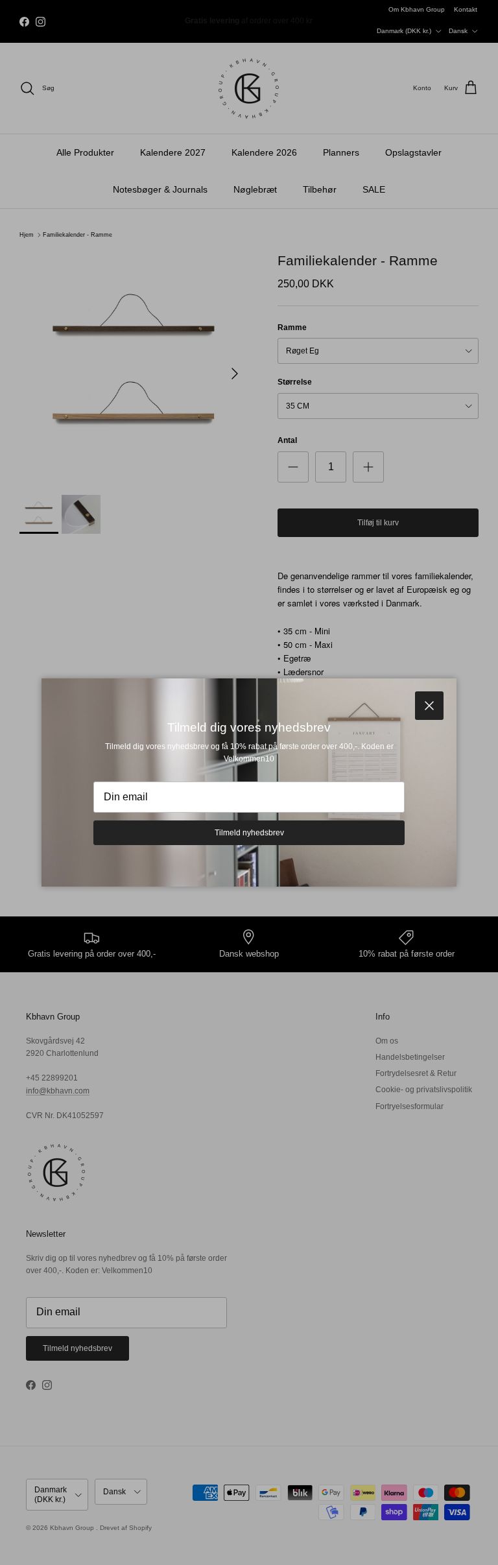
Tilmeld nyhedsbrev (249, 832)
